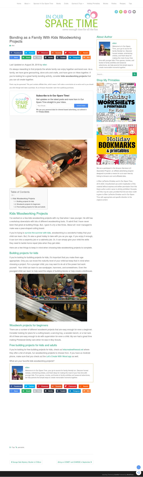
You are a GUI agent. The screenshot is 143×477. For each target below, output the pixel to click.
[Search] (134, 74)
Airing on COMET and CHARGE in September (74, 462)
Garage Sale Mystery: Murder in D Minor (26, 462)
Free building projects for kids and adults (31, 207)
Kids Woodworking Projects (24, 198)
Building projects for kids (25, 201)
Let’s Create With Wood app (58, 356)
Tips (13, 447)
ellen (13, 45)
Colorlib (116, 474)
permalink (21, 447)
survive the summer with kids (38, 232)
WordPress (130, 474)
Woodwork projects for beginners (28, 204)
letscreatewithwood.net (73, 349)
